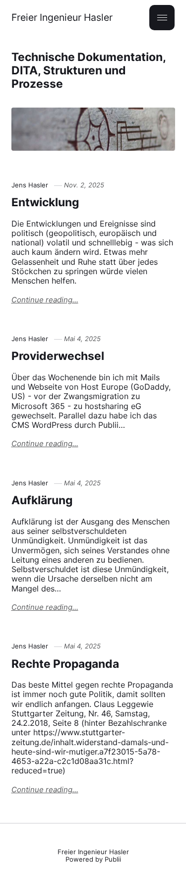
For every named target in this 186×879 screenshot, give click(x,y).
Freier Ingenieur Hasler (62, 17)
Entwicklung (45, 202)
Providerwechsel (57, 356)
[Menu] (162, 17)
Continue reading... (44, 299)
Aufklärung (41, 500)
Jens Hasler (29, 185)
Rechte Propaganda (65, 664)
